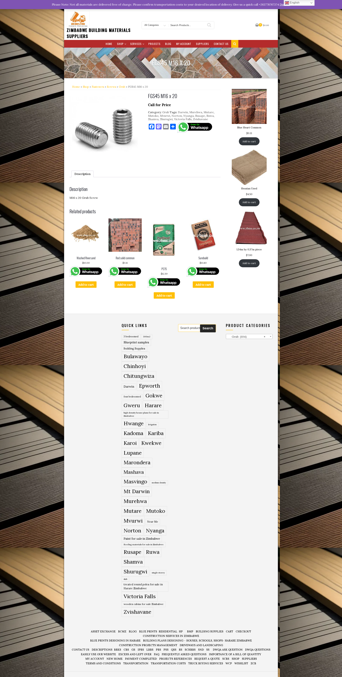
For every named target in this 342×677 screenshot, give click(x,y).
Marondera (137, 462)
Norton (177, 115)
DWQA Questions (257, 649)
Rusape (200, 115)
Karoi (130, 443)
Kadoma (133, 433)
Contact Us (221, 44)
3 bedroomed (131, 336)
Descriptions (102, 649)
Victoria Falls (183, 119)
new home (115, 658)
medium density (159, 482)
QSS (173, 649)
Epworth (149, 385)
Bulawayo (135, 356)
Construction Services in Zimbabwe (171, 636)
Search (208, 328)
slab (125, 579)
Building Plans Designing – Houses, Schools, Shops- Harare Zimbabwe (197, 640)
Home (109, 44)
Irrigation (152, 424)
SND (201, 649)
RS (180, 649)
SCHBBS (190, 649)
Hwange (134, 423)
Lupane (133, 452)
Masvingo (135, 481)
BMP (190, 631)
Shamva (153, 119)
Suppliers (202, 44)
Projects (154, 44)
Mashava (134, 472)
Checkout (243, 631)
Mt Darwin (137, 491)
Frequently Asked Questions (184, 654)
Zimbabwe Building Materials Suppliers (99, 33)
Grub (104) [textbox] (246, 336)
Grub (122, 86)
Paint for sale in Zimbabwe (142, 538)
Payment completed (141, 658)
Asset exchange (103, 631)
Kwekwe (151, 443)
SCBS (225, 658)
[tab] (82, 174)
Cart (229, 631)
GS (133, 649)
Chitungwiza (139, 376)
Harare (153, 405)
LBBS (149, 649)
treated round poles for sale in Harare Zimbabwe (143, 586)
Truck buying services (205, 663)
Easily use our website (98, 654)
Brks (117, 649)
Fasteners (98, 86)
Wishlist (241, 663)
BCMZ (122, 631)
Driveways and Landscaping (201, 645)
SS (207, 649)
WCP (229, 663)
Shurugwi (166, 119)
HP (181, 631)
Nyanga (188, 115)
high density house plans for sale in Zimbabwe (141, 414)
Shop (120, 44)
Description (82, 174)
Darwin (183, 112)
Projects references (175, 658)
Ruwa (210, 115)
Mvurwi (165, 115)
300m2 (146, 336)
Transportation (135, 663)
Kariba (156, 433)
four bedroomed (132, 396)
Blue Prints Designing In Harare (115, 640)
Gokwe (154, 395)
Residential (168, 631)
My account (183, 44)
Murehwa (195, 112)
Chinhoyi (135, 366)
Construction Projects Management (148, 645)
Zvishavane (200, 119)
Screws (111, 86)
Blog (168, 44)
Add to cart (86, 284)
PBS (158, 649)
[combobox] (249, 336)
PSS (166, 649)
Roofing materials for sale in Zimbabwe (144, 544)
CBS (126, 649)
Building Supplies (134, 348)
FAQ (156, 654)
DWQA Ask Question (228, 649)
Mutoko (153, 115)
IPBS (141, 649)
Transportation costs (168, 663)
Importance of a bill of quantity (235, 654)
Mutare (209, 112)
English (294, 2)
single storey (158, 572)
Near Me (152, 521)
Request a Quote (207, 658)
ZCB (253, 663)
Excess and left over (134, 654)
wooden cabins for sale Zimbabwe (144, 604)
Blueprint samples (136, 342)
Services (136, 44)
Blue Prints (148, 631)
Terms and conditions (103, 663)
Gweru (132, 405)
